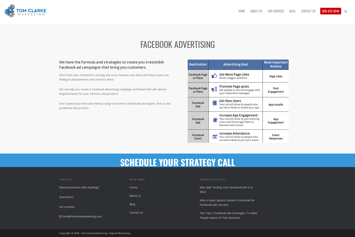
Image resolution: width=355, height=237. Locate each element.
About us (135, 195)
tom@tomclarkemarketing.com (82, 216)
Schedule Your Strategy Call (177, 162)
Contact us (136, 212)
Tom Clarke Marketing (37, 11)
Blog (132, 204)
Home (133, 187)
